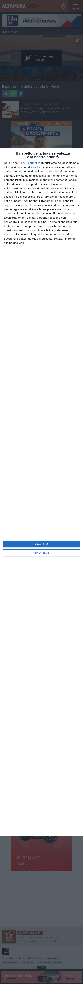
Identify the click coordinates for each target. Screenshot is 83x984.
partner (32, 162)
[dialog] (41, 492)
